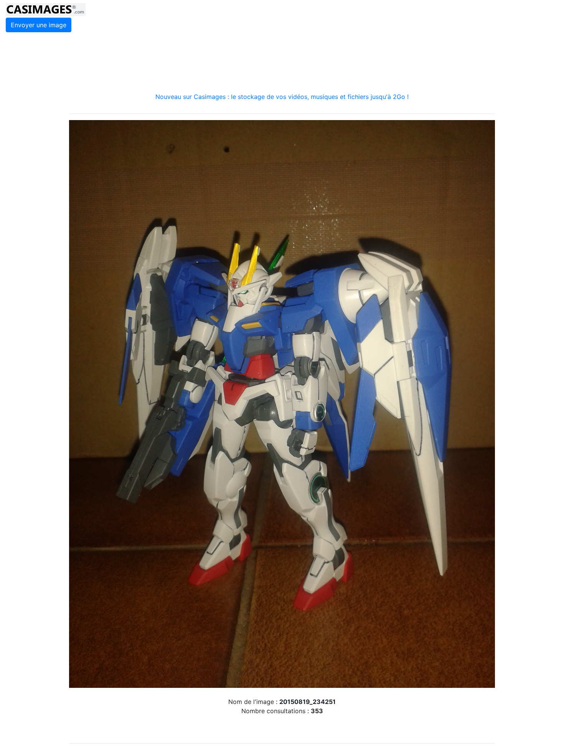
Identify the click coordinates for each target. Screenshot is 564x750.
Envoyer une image (38, 25)
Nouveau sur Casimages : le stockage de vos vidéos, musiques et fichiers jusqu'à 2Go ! (282, 97)
